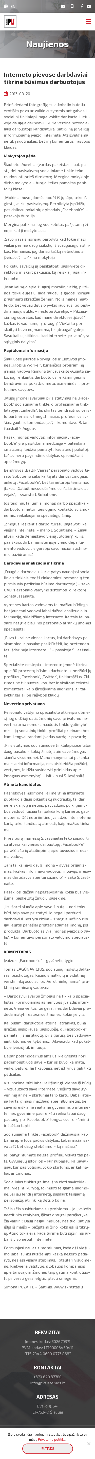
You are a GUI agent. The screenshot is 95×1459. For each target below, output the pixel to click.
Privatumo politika (51, 1439)
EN (13, 6)
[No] (88, 1443)
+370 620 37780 (47, 1376)
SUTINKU (47, 1449)
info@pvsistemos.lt (47, 1382)
